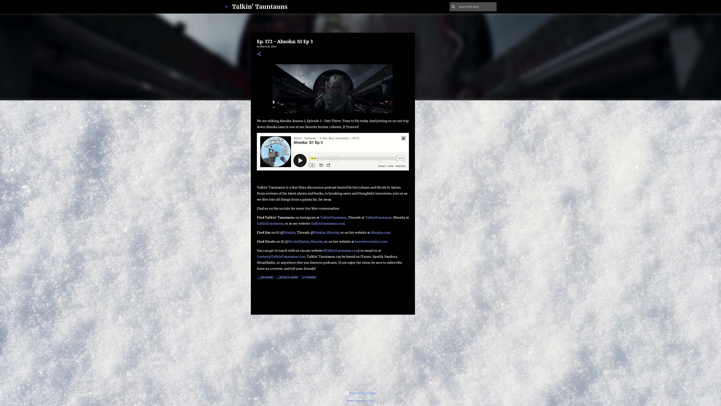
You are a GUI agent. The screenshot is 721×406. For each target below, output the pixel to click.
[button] (259, 54)
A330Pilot (369, 401)
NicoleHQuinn (298, 241)
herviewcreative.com (371, 241)
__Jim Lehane (265, 277)
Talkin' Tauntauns (259, 7)
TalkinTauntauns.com (328, 223)
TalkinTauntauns (333, 217)
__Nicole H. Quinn (287, 277)
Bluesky (333, 232)
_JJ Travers (309, 277)
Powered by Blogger (363, 393)
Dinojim (289, 232)
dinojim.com (380, 232)
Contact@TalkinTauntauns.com (281, 256)
